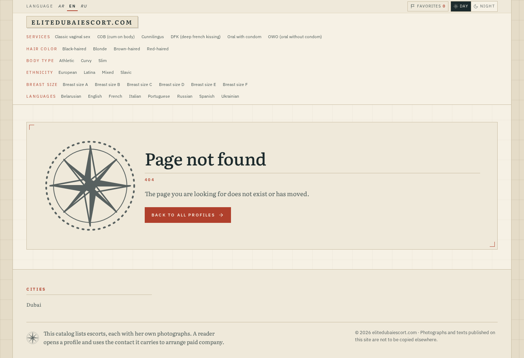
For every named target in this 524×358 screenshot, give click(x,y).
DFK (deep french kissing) (196, 36)
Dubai (33, 304)
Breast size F (235, 84)
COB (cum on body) (116, 36)
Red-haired (158, 48)
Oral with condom (244, 36)
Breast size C (139, 84)
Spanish (207, 96)
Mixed (108, 72)
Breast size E (203, 84)
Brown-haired (127, 48)
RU (84, 6)
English (95, 96)
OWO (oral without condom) (295, 36)
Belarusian (71, 96)
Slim (102, 60)
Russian (184, 96)
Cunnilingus (153, 36)
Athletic (66, 60)
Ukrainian (230, 96)
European (67, 72)
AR (61, 6)
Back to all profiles (183, 215)
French (115, 96)
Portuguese (159, 96)
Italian (135, 96)
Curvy (86, 60)
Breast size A (75, 84)
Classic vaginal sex (72, 36)
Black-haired (74, 48)
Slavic (126, 72)
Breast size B (107, 84)
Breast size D (171, 84)
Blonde (100, 48)
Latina (89, 72)
